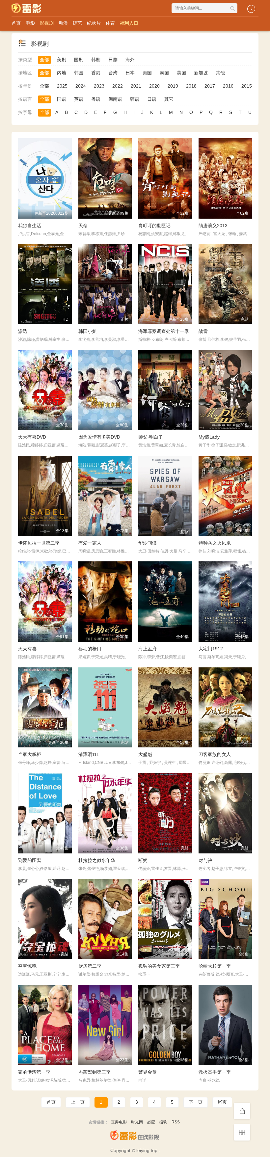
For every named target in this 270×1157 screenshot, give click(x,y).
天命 (83, 225)
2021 (136, 86)
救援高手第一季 (215, 1072)
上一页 (78, 1102)
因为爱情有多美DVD (99, 437)
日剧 (113, 59)
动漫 (63, 23)
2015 (246, 86)
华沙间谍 (147, 543)
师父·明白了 (150, 437)
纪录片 (94, 23)
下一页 (195, 1102)
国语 (61, 99)
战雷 (203, 331)
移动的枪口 (89, 648)
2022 (117, 86)
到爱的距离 (29, 860)
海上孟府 (147, 648)
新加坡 (201, 72)
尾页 (222, 1102)
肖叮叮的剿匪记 (154, 225)
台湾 (113, 72)
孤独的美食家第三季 (159, 966)
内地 (61, 72)
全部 (44, 59)
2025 (62, 86)
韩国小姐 (87, 331)
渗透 (22, 331)
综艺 (77, 23)
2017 (209, 86)
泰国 (164, 72)
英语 (78, 99)
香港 (95, 72)
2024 (80, 86)
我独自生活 (29, 225)
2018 (191, 86)
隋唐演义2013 (213, 225)
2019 (173, 86)
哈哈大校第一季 (215, 966)
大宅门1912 (211, 648)
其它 (169, 99)
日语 (151, 99)
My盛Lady (209, 437)
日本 (130, 72)
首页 (16, 23)
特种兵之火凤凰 (215, 543)
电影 (30, 23)
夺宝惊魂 (27, 966)
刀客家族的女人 (215, 754)
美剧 (61, 59)
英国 (181, 72)
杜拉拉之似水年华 (96, 860)
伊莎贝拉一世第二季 (39, 543)
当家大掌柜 (29, 754)
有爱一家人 (89, 543)
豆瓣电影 (119, 1122)
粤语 (95, 99)
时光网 (137, 1122)
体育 (110, 23)
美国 (147, 72)
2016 (228, 86)
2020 (154, 86)
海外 (130, 59)
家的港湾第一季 (34, 1072)
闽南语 (115, 99)
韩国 (78, 72)
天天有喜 (27, 648)
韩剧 (95, 59)
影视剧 (47, 23)
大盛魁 (145, 754)
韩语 (134, 99)
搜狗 (163, 1122)
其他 (220, 72)
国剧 (78, 59)
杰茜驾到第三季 (94, 1072)
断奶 (143, 860)
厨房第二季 (89, 966)
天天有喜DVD (32, 437)
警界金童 (147, 1072)
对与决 (205, 860)
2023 (99, 86)
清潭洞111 (88, 754)
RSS (176, 1122)
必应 (151, 1122)
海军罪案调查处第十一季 (163, 331)
